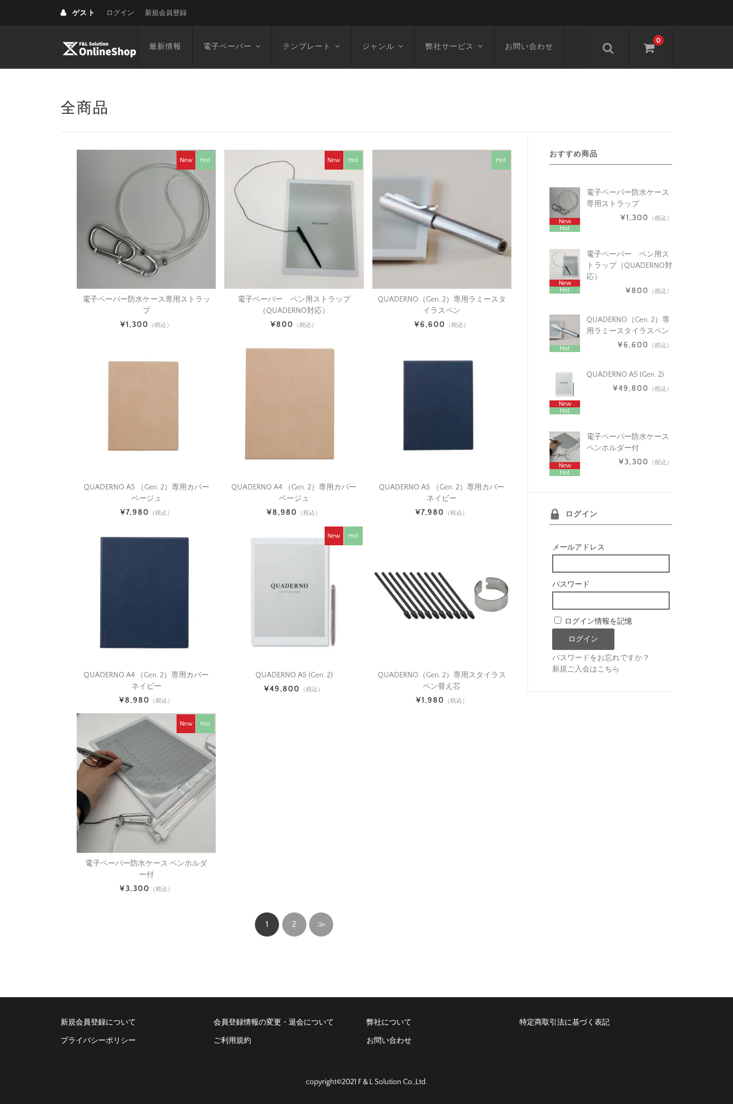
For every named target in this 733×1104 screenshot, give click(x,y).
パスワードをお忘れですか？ (601, 658)
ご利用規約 (232, 1040)
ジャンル (378, 46)
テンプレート (307, 46)
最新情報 (165, 46)
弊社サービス (450, 46)
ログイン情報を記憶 (597, 621)
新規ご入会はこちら (586, 669)
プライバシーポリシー (98, 1040)
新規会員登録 (166, 13)
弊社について (389, 1022)
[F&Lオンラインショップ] (99, 47)
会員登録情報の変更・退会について (274, 1022)
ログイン (120, 13)
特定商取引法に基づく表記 (564, 1022)
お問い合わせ (529, 46)
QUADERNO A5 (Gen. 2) (294, 675)
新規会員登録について (98, 1022)
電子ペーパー (227, 46)
